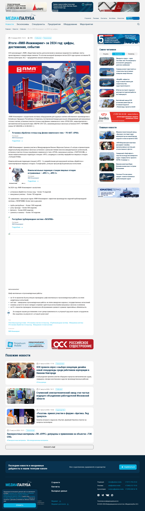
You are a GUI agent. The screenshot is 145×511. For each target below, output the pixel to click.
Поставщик (15, 136)
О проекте (88, 18)
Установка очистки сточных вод (38, 323)
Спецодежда (41, 382)
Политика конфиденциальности (107, 501)
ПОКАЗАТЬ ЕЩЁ (49, 447)
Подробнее (16, 141)
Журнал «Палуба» (130, 18)
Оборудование (70, 24)
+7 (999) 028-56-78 (131, 489)
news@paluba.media (114, 482)
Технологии (47, 38)
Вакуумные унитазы (76, 323)
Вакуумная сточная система (43, 325)
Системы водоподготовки (17, 323)
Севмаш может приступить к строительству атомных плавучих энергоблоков (126, 71)
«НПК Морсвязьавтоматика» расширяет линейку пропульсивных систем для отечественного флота (126, 146)
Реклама (96, 18)
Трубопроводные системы (59, 323)
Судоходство (60, 410)
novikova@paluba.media (116, 489)
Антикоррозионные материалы (38, 440)
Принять (19, 505)
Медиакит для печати (58, 504)
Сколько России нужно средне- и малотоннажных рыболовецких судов (125, 177)
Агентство (120, 18)
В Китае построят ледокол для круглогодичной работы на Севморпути (126, 92)
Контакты (104, 18)
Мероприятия (86, 24)
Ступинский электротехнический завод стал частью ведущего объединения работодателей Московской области (62, 395)
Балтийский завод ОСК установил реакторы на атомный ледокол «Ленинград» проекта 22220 (125, 104)
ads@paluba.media (114, 485)
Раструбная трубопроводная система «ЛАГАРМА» (33, 219)
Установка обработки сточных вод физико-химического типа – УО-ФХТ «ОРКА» (45, 133)
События (23, 29)
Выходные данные (59, 491)
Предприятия (54, 24)
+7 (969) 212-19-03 (131, 485)
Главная (8, 29)
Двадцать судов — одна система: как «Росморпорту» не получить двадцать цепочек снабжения (126, 62)
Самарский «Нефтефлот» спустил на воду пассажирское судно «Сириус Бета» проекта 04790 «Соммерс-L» (127, 157)
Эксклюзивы (23, 24)
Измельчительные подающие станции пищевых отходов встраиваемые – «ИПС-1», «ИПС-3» (52, 171)
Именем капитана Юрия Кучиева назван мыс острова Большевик (126, 166)
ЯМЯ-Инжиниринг (17, 138)
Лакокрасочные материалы (17, 440)
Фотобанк (112, 18)
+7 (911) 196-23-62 (131, 482)
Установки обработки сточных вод (20, 325)
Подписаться (129, 467)
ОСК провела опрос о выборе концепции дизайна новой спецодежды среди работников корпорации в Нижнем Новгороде (62, 370)
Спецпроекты (38, 24)
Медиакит (54, 501)
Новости (9, 24)
